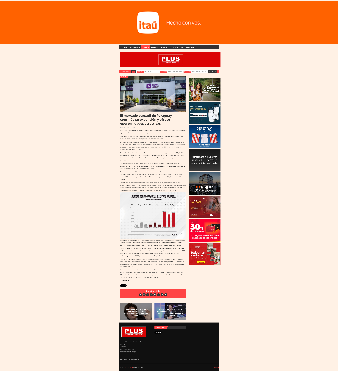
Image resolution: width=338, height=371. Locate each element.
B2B (182, 47)
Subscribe (217, 367)
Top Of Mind (174, 47)
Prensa (123, 127)
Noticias (124, 47)
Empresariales (135, 47)
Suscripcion (190, 47)
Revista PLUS (129, 367)
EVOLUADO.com (135, 359)
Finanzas (146, 47)
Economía (154, 47)
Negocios (164, 47)
